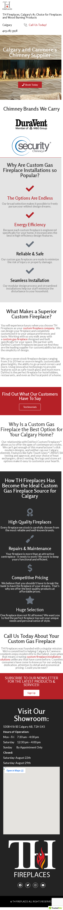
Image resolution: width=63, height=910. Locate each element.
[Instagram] (35, 885)
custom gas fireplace (15, 339)
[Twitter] (27, 885)
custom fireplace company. (38, 328)
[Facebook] (20, 885)
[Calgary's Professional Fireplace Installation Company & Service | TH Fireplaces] (7, 5)
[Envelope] (43, 885)
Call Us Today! (38, 25)
